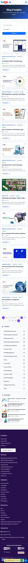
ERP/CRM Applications (8, 91)
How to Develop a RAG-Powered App (12, 266)
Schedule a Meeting (7, 450)
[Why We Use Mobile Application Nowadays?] (4, 410)
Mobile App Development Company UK (10, 524)
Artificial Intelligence (7, 264)
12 (12, 317)
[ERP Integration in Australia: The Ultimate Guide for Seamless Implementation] (14, 81)
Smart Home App (5, 483)
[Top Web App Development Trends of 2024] (4, 415)
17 (9, 320)
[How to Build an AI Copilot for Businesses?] (14, 286)
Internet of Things (5, 492)
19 (15, 320)
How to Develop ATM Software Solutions (13, 233)
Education (3, 494)
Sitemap (3, 519)
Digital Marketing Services (7, 467)
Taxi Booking (4, 485)
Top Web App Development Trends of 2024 (16, 414)
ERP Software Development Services (9, 462)
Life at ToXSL (6, 195)
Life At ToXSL (4, 441)
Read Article (5, 69)
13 (15, 317)
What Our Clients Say (5, 443)
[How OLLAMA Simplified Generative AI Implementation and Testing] (4, 420)
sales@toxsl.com (6, 531)
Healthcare (3, 487)
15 (21, 317)
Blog (2, 508)
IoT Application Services (6, 473)
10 (6, 317)
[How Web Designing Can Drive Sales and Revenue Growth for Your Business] (4, 405)
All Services (3, 475)
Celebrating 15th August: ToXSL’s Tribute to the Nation (13, 198)
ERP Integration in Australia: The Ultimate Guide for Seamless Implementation (14, 94)
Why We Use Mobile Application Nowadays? (17, 409)
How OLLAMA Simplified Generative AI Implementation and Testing (16, 419)
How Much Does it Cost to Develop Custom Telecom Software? (12, 165)
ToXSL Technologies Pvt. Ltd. (20, 558)
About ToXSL (4, 439)
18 (12, 320)
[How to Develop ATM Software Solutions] (14, 217)
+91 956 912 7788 (6, 534)
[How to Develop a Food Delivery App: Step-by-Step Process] (14, 114)
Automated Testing (5, 471)
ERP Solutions (4, 501)
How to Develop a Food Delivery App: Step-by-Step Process (12, 129)
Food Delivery (4, 490)
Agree (22, 560)
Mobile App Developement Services (9, 458)
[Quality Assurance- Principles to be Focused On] (4, 400)
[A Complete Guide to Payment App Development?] (14, 45)
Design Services (4, 464)
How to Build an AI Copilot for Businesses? (10, 300)
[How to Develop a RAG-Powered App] (14, 253)
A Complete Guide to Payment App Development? (12, 61)
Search (14, 33)
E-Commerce (4, 498)
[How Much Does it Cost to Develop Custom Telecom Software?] (14, 149)
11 (9, 317)
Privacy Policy (4, 515)
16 (24, 317)
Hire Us (2, 510)
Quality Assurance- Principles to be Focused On (17, 399)
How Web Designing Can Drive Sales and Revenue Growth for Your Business (16, 404)
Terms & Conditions (5, 517)
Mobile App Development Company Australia (11, 521)
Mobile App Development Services (9, 56)
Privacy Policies (17, 560)
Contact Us (3, 445)
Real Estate (3, 496)
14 (18, 317)
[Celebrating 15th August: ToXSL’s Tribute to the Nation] (14, 184)
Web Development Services (7, 460)
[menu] (26, 2)
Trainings (3, 513)
